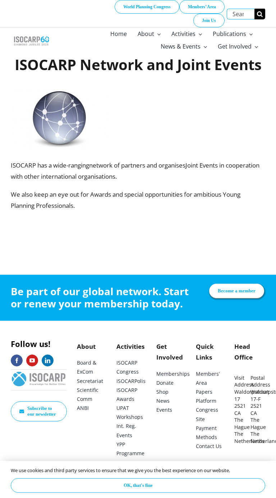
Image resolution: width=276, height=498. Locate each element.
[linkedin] (48, 360)
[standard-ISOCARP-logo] (39, 373)
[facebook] (17, 360)
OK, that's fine (138, 485)
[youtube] (32, 360)
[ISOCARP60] (31, 36)
